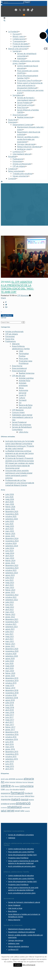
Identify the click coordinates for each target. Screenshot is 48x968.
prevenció (23, 803)
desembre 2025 (11, 511)
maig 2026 (9, 499)
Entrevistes (10, 336)
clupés (17, 786)
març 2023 (9, 587)
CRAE (21, 351)
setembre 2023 (11, 573)
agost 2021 (10, 629)
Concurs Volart (18, 412)
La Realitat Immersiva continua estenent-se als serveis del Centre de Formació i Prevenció (19, 453)
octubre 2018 (10, 695)
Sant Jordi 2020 (25, 407)
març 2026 (9, 504)
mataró (15, 799)
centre (6, 785)
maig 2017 (9, 720)
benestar (12, 782)
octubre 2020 (10, 653)
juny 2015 (9, 764)
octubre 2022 (10, 597)
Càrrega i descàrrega (15, 940)
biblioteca (19, 782)
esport (22, 789)
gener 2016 (10, 749)
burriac (25, 782)
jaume (22, 796)
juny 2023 (9, 580)
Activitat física (24, 380)
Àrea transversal (19, 371)
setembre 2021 (11, 626)
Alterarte (16, 344)
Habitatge (11, 838)
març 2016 (9, 746)
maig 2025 (9, 526)
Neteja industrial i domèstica (18, 946)
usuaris (27, 811)
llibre (32, 796)
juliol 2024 (9, 548)
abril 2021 (9, 639)
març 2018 (9, 712)
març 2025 (9, 531)
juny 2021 (9, 634)
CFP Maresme (23, 295)
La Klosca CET (13, 949)
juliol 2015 (9, 761)
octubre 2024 (10, 543)
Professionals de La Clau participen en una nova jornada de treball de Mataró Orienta (19, 482)
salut (4, 810)
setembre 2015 (11, 759)
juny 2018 (9, 705)
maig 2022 (9, 607)
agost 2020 (10, 658)
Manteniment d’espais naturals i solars (22, 929)
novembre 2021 (11, 622)
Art (2, 781)
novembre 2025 (11, 514)
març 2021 (9, 641)
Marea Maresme (14, 920)
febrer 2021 (10, 644)
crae (3, 789)
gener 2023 (10, 592)
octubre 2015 (10, 756)
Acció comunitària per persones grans (21, 866)
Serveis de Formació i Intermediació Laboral (24, 902)
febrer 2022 (10, 614)
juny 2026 (9, 497)
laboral (27, 796)
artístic (7, 782)
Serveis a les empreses (21, 424)
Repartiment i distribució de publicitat (21, 932)
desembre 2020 (11, 648)
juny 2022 (9, 604)
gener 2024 (10, 563)
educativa (15, 789)
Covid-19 (22, 395)
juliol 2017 (9, 715)
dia (11, 789)
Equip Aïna (9, 339)
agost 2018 (10, 700)
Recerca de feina (25, 405)
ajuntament (19, 779)
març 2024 (9, 558)
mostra (31, 799)
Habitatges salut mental (22, 415)
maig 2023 (9, 582)
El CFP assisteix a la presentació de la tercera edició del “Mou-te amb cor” (17, 287)
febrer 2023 (10, 590)
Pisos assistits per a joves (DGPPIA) (21, 852)
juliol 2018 (9, 702)
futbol (2, 796)
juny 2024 (9, 550)
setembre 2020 (11, 656)
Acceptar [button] (18, 965)
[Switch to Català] (24, 14)
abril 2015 (9, 769)
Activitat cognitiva (26, 378)
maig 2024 (9, 553)
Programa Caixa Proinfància (25, 362)
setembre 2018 (11, 697)
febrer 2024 (10, 560)
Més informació (28, 965)
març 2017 (9, 724)
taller (22, 811)
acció (3, 779)
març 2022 (9, 612)
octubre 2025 (10, 516)
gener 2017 (10, 729)
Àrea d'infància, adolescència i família (21, 347)
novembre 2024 (11, 541)
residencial (26, 807)
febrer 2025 (10, 533)
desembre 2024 (11, 538)
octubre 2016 (10, 737)
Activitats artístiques (23, 384)
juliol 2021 (9, 631)
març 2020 (9, 671)
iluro (6, 796)
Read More (7, 315)
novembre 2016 (11, 734)
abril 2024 (9, 555)
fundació (29, 793)
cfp (12, 786)
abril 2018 (9, 710)
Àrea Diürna (17, 366)
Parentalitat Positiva (24, 354)
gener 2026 (10, 509)
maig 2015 (9, 766)
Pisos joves (23, 358)
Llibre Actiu (23, 432)
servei (10, 810)
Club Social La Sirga (15, 908)
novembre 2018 (11, 693)
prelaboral (5, 803)
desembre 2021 (11, 619)
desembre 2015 (11, 751)
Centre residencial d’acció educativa (21, 849)
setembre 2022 (11, 599)
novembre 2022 (11, 595)
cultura (7, 789)
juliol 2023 (9, 577)
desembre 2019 (11, 678)
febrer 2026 (10, 506)
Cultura (22, 397)
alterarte (29, 778)
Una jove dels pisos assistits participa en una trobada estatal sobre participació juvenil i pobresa (18, 474)
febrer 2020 (10, 673)
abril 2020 (9, 668)
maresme (6, 799)
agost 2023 (10, 575)
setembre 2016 (11, 739)
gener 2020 (10, 675)
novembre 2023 (11, 568)
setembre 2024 (11, 546)
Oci (20, 402)
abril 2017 (9, 722)
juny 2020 (9, 663)
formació (17, 792)
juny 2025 (9, 524)
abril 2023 (9, 585)
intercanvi (17, 796)
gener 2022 (10, 617)
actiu (6, 779)
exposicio (5, 793)
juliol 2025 (9, 521)
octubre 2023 (10, 570)
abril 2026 (9, 501)
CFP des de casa (18, 375)
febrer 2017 (10, 727)
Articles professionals (14, 331)
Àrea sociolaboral (19, 368)
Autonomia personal (23, 391)
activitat (12, 779)
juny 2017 (9, 717)
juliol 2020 (9, 661)
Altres (21, 388)
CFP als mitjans (11, 334)
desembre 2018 (11, 690)
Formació (22, 400)
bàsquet (30, 782)
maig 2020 (9, 666)
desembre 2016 (11, 732)
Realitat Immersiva (26, 373)
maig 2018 (9, 707)
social (17, 810)
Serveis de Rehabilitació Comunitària (22, 428)
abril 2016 (9, 744)
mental (24, 799)
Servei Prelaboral (19, 422)
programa (4, 807)
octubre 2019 (10, 683)
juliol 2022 (9, 602)
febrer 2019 (10, 688)
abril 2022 (9, 609)
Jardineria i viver (13, 943)
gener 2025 (10, 536)
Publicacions (10, 341)
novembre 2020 (11, 651)
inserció (11, 796)
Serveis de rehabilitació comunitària (21, 835)
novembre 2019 (11, 680)
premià (13, 803)
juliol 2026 (9, 494)
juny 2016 (9, 742)
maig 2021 (9, 636)
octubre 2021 (10, 624)
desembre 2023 (11, 565)
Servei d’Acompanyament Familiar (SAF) (22, 855)
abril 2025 (9, 528)
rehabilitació (14, 807)
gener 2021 (10, 646)
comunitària (26, 785)
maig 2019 (9, 685)
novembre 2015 (11, 754)
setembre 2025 (11, 519)
